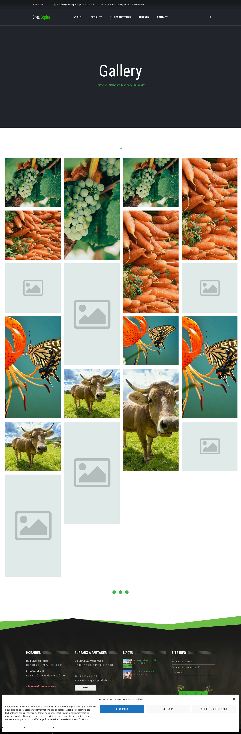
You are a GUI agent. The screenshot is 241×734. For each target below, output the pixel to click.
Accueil (78, 17)
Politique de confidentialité (40, 727)
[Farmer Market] (151, 578)
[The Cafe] (151, 499)
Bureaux (143, 17)
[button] (234, 699)
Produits (96, 17)
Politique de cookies (15, 727)
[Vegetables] (209, 209)
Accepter (122, 709)
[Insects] (33, 367)
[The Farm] (92, 473)
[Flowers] (33, 288)
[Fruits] (33, 182)
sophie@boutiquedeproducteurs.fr (76, 4)
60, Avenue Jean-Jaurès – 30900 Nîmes (125, 4)
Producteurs (122, 17)
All (120, 148)
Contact (162, 17)
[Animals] (92, 393)
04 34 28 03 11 (40, 4)
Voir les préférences (213, 709)
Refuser (168, 709)
